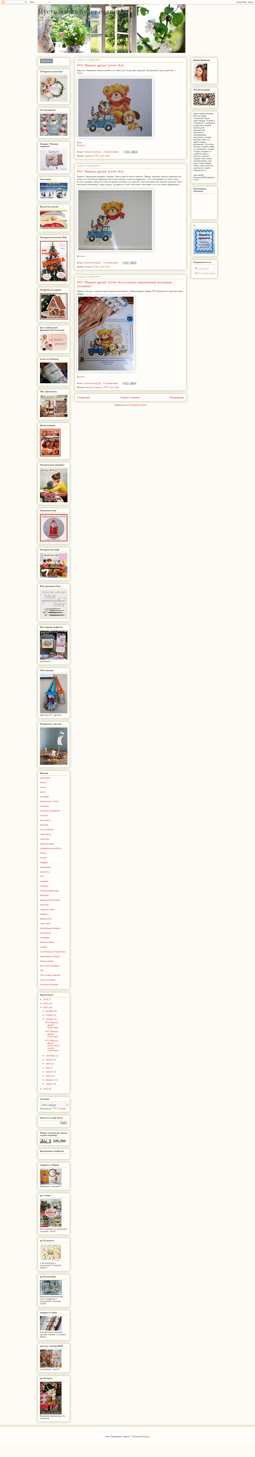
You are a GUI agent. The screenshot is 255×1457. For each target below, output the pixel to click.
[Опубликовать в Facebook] (133, 151)
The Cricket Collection (50, 975)
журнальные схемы (49, 801)
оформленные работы (51, 848)
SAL (42, 970)
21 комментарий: (111, 263)
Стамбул (44, 886)
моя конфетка (47, 829)
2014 (46, 1007)
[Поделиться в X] (130, 151)
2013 (46, 1089)
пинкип (43, 857)
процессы (89, 156)
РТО (96, 156)
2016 (46, 999)
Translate (62, 1108)
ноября (49, 1015)
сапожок (44, 881)
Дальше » (81, 145)
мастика (44, 815)
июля (49, 1063)
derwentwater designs (50, 928)
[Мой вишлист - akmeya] (46, 62)
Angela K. (44, 914)
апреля (49, 1072)
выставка (44, 796)
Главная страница (130, 397)
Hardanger (45, 937)
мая (48, 1068)
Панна (43, 853)
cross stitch (104, 156)
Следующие (83, 397)
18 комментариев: (111, 152)
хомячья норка (47, 909)
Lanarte (43, 947)
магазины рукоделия (50, 810)
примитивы (45, 867)
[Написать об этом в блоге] (127, 151)
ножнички (89, 387)
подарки (44, 862)
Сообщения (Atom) (138, 405)
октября (50, 1019)
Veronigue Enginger (49, 984)
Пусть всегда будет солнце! (80, 12)
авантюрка (45, 778)
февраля (50, 1080)
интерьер (44, 806)
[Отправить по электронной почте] (125, 151)
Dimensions (45, 933)
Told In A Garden (47, 980)
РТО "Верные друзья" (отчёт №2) (100, 171)
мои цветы (45, 820)
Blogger (146, 1436)
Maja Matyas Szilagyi (50, 956)
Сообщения (203, 268)
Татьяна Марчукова (49, 890)
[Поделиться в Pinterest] (136, 151)
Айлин (43, 782)
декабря (50, 1011)
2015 (46, 1003)
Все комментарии (206, 273)
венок (42, 792)
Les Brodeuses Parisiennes (53, 951)
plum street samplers (50, 966)
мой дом (44, 825)
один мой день (47, 843)
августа (49, 1059)
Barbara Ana (46, 919)
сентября (50, 1055)
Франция (44, 895)
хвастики (44, 904)
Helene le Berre (47, 942)
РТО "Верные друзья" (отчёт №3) (100, 65)
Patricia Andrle (46, 961)
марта (49, 1075)
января (49, 1084)
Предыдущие (176, 397)
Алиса (43, 787)
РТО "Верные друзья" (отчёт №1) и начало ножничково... (53, 1045)
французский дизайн (50, 900)
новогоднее (45, 834)
